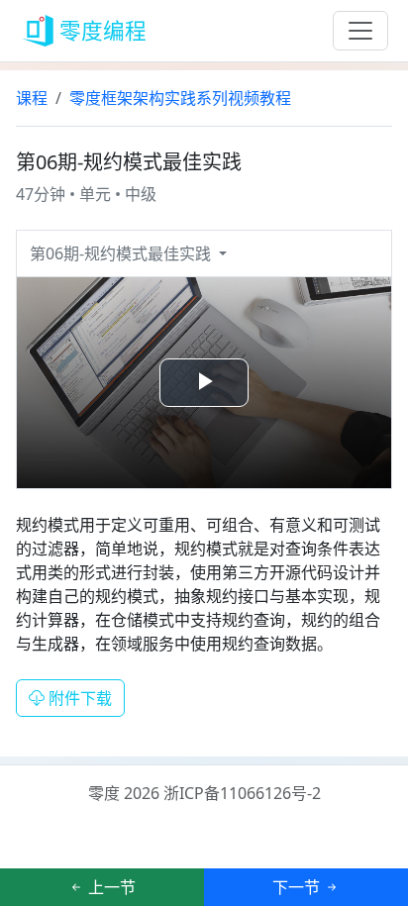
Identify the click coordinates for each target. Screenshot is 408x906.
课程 (32, 98)
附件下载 (78, 698)
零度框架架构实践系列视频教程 (180, 98)
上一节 (110, 887)
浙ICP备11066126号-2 (242, 793)
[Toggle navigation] (360, 30)
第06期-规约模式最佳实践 (122, 253)
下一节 (298, 887)
